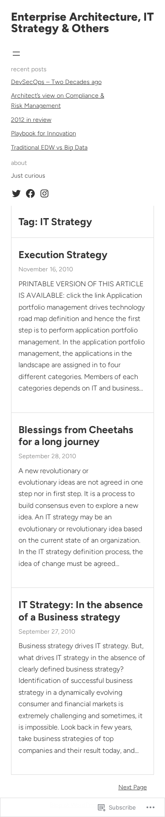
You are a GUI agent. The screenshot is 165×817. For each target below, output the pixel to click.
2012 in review (31, 120)
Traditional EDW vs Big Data (49, 147)
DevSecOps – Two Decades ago (56, 82)
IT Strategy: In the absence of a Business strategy (80, 611)
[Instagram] (44, 193)
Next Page (132, 787)
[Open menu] (16, 53)
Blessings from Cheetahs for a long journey (75, 436)
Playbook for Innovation (43, 133)
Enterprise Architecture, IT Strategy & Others (82, 22)
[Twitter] (16, 193)
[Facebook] (30, 193)
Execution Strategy (62, 255)
